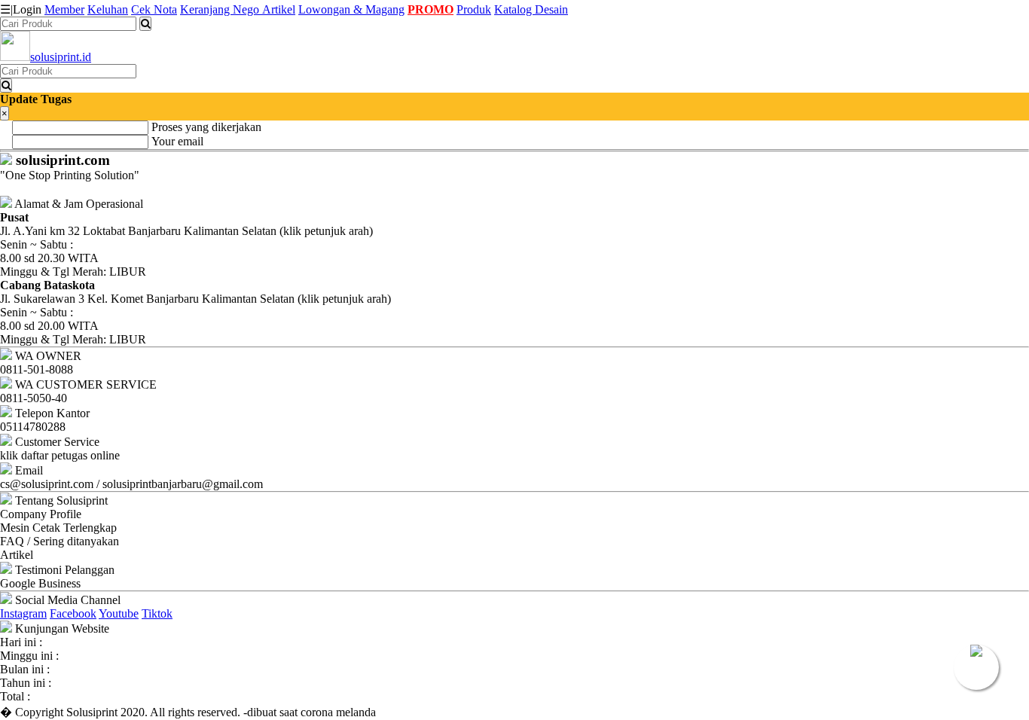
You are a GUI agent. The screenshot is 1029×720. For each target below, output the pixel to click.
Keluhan (107, 9)
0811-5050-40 (33, 398)
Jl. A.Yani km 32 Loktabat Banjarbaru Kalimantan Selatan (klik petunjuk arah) (186, 224)
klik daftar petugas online (60, 455)
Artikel (278, 9)
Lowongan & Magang (351, 9)
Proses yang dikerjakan (206, 127)
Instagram (23, 613)
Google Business (40, 583)
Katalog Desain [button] (531, 9)
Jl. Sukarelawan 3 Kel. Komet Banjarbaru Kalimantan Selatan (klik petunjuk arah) (195, 292)
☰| (20, 9)
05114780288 (33, 426)
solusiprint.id (60, 56)
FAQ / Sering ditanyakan (59, 541)
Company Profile (40, 514)
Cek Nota (154, 9)
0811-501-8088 (36, 369)
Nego (247, 9)
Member (64, 9)
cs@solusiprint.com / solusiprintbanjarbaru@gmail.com (131, 483)
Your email (177, 141)
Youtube (119, 613)
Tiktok (157, 613)
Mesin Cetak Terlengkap (58, 527)
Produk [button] (473, 9)
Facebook (73, 613)
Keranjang (206, 9)
